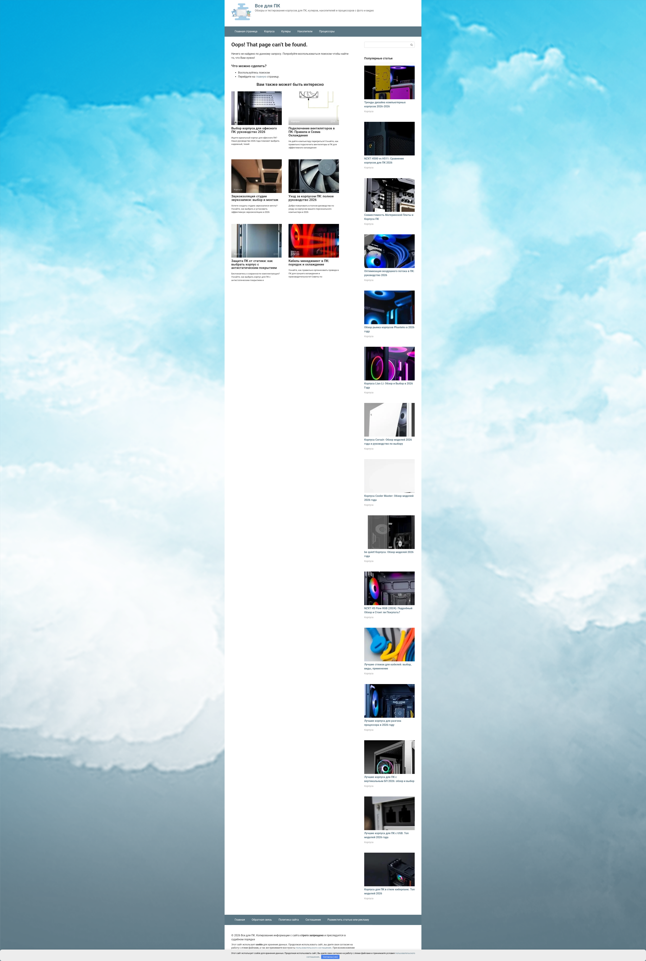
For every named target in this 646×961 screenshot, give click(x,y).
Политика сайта (289, 919)
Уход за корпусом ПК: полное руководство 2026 (311, 198)
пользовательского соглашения (313, 947)
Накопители (304, 31)
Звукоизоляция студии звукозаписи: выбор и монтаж (254, 198)
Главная (240, 919)
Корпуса (269, 31)
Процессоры (327, 31)
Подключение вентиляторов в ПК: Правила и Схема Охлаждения (312, 131)
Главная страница (246, 31)
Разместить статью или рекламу (348, 919)
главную (261, 76)
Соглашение (313, 919)
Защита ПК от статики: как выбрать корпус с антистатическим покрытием (254, 264)
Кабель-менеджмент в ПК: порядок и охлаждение (309, 262)
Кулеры (286, 31)
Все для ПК (267, 6)
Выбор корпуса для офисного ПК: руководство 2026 (254, 130)
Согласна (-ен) (330, 957)
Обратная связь (262, 919)
